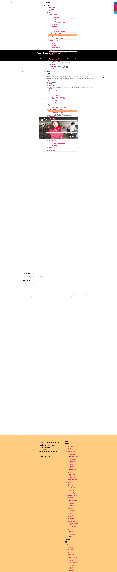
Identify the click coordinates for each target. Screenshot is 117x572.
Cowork (54, 66)
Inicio (47, 3)
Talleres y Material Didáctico (59, 22)
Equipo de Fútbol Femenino (59, 31)
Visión (50, 12)
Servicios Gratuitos (54, 59)
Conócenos (48, 5)
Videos (51, 16)
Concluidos (52, 50)
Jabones (54, 45)
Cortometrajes (55, 17)
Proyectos (54, 24)
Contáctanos (49, 73)
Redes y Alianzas (50, 74)
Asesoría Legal (56, 61)
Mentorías (54, 69)
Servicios (48, 57)
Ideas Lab (51, 49)
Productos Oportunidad (55, 42)
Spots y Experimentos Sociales (60, 21)
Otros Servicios (53, 64)
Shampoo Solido (56, 47)
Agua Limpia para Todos (55, 54)
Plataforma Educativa (57, 36)
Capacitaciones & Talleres (58, 68)
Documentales (55, 19)
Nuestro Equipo (53, 14)
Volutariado (52, 7)
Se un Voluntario (59, 38)
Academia (51, 9)
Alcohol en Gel (55, 43)
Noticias (48, 2)
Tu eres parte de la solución (56, 33)
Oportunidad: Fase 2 (54, 40)
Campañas (54, 26)
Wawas (51, 30)
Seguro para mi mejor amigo (59, 52)
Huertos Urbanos (53, 55)
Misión (51, 10)
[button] (60, 76)
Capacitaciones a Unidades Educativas (61, 63)
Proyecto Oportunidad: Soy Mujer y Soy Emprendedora (62, 35)
